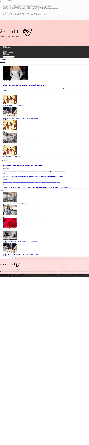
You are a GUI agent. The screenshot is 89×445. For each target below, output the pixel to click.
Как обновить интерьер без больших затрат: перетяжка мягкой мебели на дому (20, 13)
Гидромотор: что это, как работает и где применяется (14, 105)
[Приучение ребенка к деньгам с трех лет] (10, 129)
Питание (5, 51)
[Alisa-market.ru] (16, 42)
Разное (4, 53)
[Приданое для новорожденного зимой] (10, 155)
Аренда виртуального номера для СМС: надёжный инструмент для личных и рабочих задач (23, 9)
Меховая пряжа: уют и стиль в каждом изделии (13, 10)
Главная (4, 46)
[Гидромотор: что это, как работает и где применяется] (10, 103)
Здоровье (5, 49)
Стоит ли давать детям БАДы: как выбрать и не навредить (16, 12)
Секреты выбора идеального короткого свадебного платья (23, 85)
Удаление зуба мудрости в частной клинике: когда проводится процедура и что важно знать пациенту (25, 7)
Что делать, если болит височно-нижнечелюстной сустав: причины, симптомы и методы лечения (24, 14)
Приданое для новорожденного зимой (11, 156)
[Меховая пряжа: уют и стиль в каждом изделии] (10, 227)
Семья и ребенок (6, 54)
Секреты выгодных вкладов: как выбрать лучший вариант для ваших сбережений (21, 118)
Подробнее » (6, 90)
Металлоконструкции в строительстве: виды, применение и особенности (19, 3)
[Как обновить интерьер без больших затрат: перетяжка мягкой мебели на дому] (10, 240)
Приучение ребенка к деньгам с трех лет (12, 131)
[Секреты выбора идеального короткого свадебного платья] (15, 79)
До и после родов (6, 48)
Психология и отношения (8, 52)
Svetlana (4, 80)
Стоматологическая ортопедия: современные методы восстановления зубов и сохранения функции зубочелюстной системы (30, 8)
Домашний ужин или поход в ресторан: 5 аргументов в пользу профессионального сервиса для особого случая (27, 5)
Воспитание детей (7, 47)
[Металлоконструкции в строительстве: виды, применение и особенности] (10, 142)
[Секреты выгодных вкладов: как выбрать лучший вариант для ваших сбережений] (10, 116)
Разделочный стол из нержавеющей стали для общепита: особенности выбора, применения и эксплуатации (27, 6)
